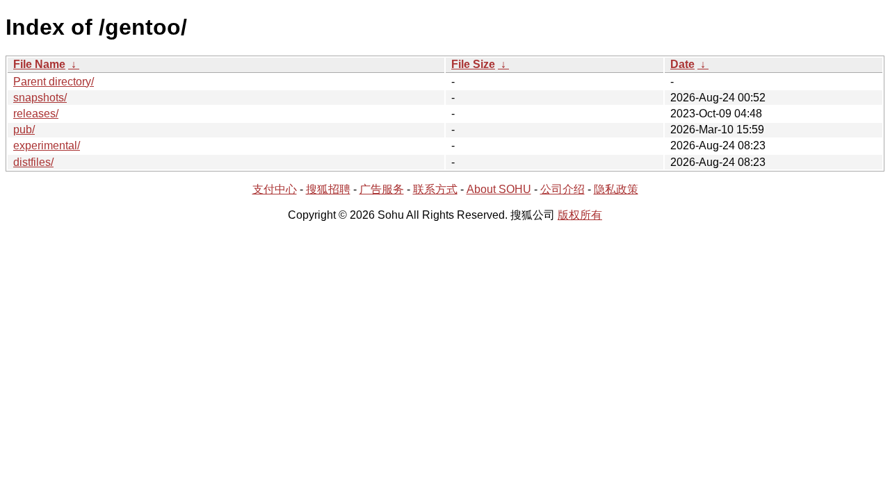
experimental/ (46, 145)
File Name (39, 64)
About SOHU (499, 189)
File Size (473, 64)
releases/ (35, 113)
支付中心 (274, 189)
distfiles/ (33, 162)
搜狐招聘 (328, 189)
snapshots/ (40, 97)
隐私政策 (616, 189)
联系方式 (435, 189)
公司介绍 (562, 189)
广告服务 (381, 189)
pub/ (24, 129)
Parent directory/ (53, 82)
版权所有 (580, 215)
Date (682, 64)
